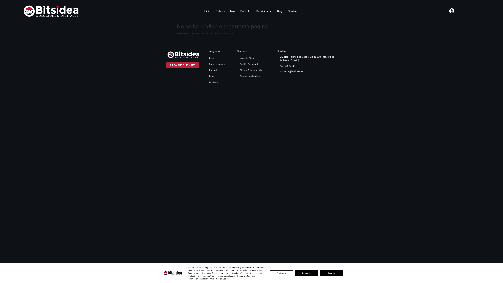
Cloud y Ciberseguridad (251, 70)
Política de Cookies (221, 279)
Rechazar (306, 273)
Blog (280, 11)
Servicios (262, 11)
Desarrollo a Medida (250, 76)
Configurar (282, 273)
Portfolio (245, 11)
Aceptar (331, 273)
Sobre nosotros (225, 11)
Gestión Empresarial (249, 64)
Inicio (207, 11)
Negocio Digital (247, 58)
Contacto (293, 11)
